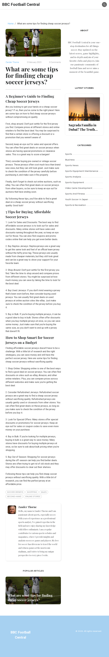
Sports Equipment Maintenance (81, 171)
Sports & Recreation (75, 205)
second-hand (14, 496)
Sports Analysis (73, 176)
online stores (32, 496)
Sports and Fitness (75, 193)
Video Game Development (78, 188)
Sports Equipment (74, 182)
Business (70, 159)
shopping (32, 492)
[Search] (104, 4)
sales (44, 492)
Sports (68, 154)
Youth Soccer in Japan (76, 199)
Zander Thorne (12, 62)
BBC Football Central (21, 4)
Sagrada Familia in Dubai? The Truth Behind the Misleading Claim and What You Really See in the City (83, 127)
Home (11, 23)
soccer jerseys (15, 492)
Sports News (71, 165)
